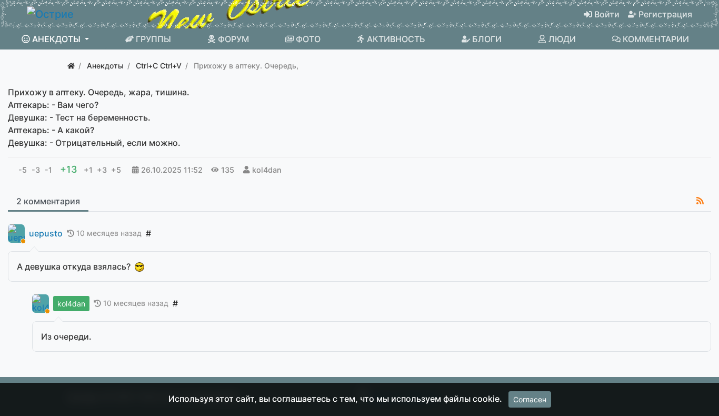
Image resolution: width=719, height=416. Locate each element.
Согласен (529, 399)
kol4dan (267, 169)
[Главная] (71, 65)
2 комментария (48, 201)
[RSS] (700, 201)
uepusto (46, 234)
